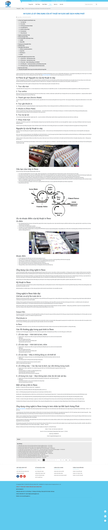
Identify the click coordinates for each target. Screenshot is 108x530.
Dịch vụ (55, 4)
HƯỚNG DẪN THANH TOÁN (40, 473)
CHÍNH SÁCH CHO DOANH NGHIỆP (60, 475)
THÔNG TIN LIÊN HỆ (20, 473)
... (58, 460)
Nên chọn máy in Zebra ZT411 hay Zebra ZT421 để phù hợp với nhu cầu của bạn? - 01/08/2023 (36, 448)
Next (66, 460)
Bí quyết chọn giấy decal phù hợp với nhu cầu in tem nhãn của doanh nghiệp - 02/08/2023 (35, 450)
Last (69, 460)
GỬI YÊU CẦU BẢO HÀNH (39, 475)
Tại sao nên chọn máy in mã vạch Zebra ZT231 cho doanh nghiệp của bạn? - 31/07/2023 (35, 446)
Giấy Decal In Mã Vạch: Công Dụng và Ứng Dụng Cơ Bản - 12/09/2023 (31, 454)
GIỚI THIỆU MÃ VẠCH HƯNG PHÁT (22, 471)
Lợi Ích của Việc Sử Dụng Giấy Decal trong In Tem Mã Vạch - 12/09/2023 (32, 457)
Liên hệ (61, 4)
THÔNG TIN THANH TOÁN (77, 473)
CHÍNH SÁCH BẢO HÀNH (58, 473)
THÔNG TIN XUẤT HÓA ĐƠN (78, 475)
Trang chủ (30, 4)
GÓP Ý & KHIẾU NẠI (38, 477)
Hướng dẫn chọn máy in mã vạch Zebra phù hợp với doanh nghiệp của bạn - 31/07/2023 (35, 445)
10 (60, 460)
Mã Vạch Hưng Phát (46, 74)
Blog (50, 4)
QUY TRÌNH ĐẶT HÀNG (39, 471)
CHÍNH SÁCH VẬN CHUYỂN (59, 471)
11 (63, 460)
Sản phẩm (44, 4)
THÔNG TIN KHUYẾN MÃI (77, 471)
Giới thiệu (38, 4)
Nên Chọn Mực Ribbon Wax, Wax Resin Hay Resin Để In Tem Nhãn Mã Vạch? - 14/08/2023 (35, 453)
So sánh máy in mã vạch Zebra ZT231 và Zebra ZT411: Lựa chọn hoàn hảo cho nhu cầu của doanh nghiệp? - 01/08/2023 (41, 449)
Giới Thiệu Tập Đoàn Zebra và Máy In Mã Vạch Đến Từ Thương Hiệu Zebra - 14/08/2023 (35, 452)
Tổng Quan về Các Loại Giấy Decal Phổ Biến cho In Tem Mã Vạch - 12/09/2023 (33, 456)
